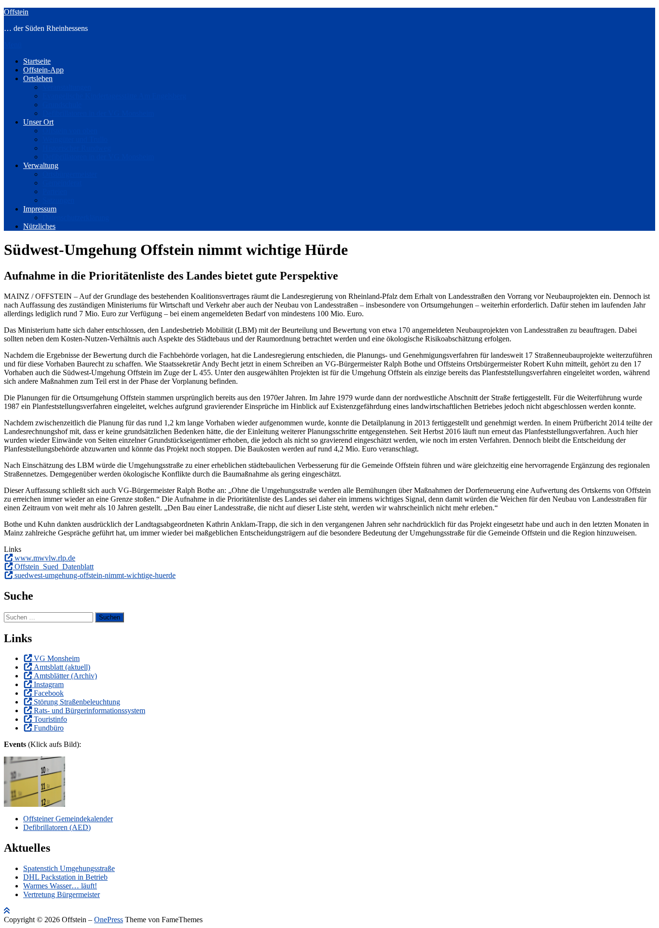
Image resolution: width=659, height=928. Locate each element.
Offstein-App (43, 70)
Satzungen (58, 200)
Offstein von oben (69, 131)
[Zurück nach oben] (7, 911)
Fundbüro (49, 728)
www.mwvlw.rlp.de (44, 558)
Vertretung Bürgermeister (61, 894)
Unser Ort (38, 122)
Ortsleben (38, 78)
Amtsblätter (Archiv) (65, 676)
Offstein (16, 12)
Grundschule (62, 104)
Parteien (54, 191)
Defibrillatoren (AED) (57, 827)
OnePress (108, 919)
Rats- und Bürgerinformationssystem (89, 710)
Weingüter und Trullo (75, 139)
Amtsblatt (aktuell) (62, 667)
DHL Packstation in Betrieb (65, 877)
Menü (13, 45)
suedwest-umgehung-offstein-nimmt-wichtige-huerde (95, 575)
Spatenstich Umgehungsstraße (69, 868)
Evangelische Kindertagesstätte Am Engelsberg (114, 96)
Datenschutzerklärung (75, 217)
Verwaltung (40, 165)
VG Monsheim (57, 658)
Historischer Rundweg (76, 148)
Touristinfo (50, 719)
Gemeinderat (62, 183)
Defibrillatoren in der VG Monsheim (98, 113)
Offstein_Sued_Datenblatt (54, 566)
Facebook (49, 693)
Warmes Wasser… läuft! (60, 886)
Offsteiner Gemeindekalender (68, 819)
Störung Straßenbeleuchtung (77, 702)
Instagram (49, 684)
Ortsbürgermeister (69, 174)
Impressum (39, 209)
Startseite (37, 61)
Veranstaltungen (66, 87)
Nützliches (39, 226)
